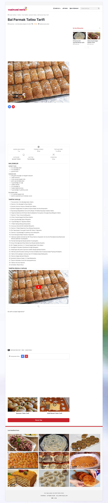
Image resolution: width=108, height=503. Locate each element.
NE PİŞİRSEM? (75, 8)
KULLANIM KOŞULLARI (61, 495)
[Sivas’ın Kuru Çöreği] (85, 478)
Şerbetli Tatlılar (32, 15)
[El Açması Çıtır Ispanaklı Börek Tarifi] (79, 35)
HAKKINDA (43, 495)
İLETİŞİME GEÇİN (51, 495)
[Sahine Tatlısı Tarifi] (85, 460)
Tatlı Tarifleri (25, 15)
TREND (66, 8)
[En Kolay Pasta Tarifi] (85, 442)
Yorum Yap (38, 420)
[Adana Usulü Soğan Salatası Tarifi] (93, 35)
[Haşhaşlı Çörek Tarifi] (54, 460)
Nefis (23, 350)
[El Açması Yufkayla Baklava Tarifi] (23, 460)
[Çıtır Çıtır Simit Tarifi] (54, 478)
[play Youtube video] (39, 287)
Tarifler (19, 15)
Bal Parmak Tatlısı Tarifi (15, 350)
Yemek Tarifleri (12, 15)
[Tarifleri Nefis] (18, 8)
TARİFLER (57, 8)
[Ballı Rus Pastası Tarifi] (23, 478)
